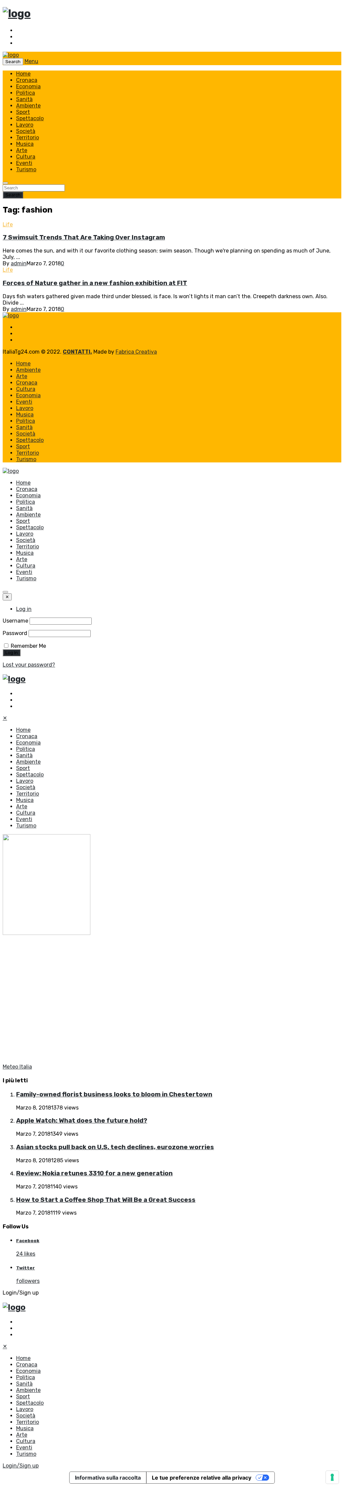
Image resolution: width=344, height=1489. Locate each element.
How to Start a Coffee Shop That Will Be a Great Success (106, 1200)
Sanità (24, 99)
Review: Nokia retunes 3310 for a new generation (94, 1173)
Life (8, 224)
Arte (21, 150)
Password (15, 633)
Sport (23, 112)
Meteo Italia (17, 1067)
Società (25, 131)
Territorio (27, 137)
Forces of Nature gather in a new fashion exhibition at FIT (95, 283)
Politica (25, 93)
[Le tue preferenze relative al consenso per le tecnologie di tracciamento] (332, 1477)
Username (15, 621)
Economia (28, 86)
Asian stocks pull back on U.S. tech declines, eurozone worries (115, 1147)
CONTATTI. (77, 352)
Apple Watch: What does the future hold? (81, 1120)
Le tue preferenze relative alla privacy (201, 1477)
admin (19, 263)
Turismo (26, 169)
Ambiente (28, 105)
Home (23, 74)
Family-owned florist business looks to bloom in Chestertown (114, 1094)
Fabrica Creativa (136, 352)
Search (12, 194)
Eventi (24, 163)
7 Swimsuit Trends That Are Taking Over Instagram (84, 237)
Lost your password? (29, 665)
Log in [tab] (24, 609)
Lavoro (24, 125)
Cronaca (26, 80)
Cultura (25, 156)
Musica (25, 144)
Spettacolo (30, 118)
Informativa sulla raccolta (108, 1477)
